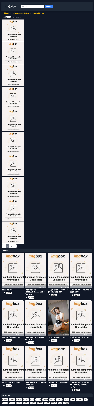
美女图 (60, 403)
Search (48, 6)
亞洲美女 (45, 399)
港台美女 (46, 403)
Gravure (4, 403)
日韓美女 (39, 403)
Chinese (66, 399)
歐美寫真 (52, 399)
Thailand (11, 403)
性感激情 (11, 399)
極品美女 (25, 399)
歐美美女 (25, 403)
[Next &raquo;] (15, 246)
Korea (72, 399)
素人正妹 (38, 399)
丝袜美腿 (66, 403)
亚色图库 (10, 6)
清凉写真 (53, 403)
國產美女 (32, 403)
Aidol (85, 399)
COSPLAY (59, 399)
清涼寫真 (8, 17)
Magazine (79, 399)
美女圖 (32, 399)
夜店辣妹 (18, 403)
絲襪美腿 (4, 399)
